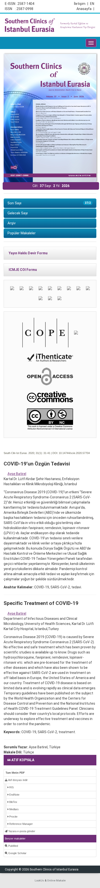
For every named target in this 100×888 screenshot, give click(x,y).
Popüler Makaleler (22, 233)
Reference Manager (20, 823)
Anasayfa (85, 9)
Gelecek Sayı (18, 213)
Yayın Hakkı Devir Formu (28, 253)
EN (92, 4)
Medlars (13, 809)
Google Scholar (17, 853)
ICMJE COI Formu (23, 270)
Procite (12, 816)
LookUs (39, 880)
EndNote (13, 794)
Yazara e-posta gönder (21, 831)
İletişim (81, 4)
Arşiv (12, 223)
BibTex (12, 801)
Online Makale (56, 880)
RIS (11, 787)
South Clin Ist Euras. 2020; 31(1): (23, 453)
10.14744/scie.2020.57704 (74, 453)
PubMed (13, 845)
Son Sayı (49, 203)
